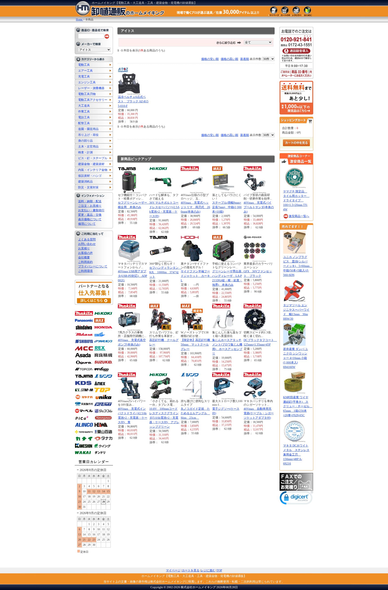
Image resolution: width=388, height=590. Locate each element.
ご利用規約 (85, 262)
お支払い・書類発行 (91, 210)
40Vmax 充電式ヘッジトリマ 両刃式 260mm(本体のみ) (195, 207)
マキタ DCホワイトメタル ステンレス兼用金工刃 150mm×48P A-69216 (296, 454)
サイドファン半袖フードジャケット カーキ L (197, 276)
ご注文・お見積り (89, 205)
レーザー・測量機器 (91, 88)
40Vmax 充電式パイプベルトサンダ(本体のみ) (259, 207)
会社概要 (84, 257)
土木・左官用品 (88, 146)
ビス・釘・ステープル (92, 158)
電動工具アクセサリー (92, 99)
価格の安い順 (210, 59)
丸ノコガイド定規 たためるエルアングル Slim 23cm (195, 413)
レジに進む (208, 570)
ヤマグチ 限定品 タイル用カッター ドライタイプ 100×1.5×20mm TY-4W (296, 200)
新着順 (244, 59)
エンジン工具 (87, 82)
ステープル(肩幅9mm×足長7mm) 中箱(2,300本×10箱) (227, 207)
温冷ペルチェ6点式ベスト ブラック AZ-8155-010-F (133, 101)
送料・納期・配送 (89, 201)
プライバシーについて (92, 266)
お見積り (84, 248)
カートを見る (190, 570)
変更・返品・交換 (89, 214)
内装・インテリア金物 (92, 170)
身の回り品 (85, 140)
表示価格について (89, 219)
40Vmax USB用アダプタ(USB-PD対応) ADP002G (132, 276)
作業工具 (84, 111)
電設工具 (84, 117)
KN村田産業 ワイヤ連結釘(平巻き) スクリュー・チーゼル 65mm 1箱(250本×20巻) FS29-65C (297, 406)
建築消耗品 (85, 181)
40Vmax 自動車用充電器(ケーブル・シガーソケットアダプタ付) (259, 413)
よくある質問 (87, 239)
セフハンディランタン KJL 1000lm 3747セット (165, 272)
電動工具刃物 (87, 94)
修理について (87, 223)
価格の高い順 (229, 59)
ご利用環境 (85, 271)
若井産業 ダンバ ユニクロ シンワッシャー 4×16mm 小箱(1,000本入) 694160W (295, 358)
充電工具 (84, 76)
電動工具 (84, 64)
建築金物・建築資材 (91, 164)
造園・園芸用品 (88, 129)
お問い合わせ (87, 244)
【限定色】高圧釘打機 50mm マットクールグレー (197, 344)
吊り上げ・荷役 (88, 134)
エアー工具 (85, 70)
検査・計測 (85, 152)
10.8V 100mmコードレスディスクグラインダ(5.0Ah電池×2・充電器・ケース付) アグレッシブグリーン (164, 417)
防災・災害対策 (88, 187)
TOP (219, 570)
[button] (296, 499)
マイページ (173, 570)
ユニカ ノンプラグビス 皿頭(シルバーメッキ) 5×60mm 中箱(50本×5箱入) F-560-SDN (297, 266)
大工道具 (84, 105)
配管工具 (84, 123)
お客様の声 (85, 253)
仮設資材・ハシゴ (89, 175)
